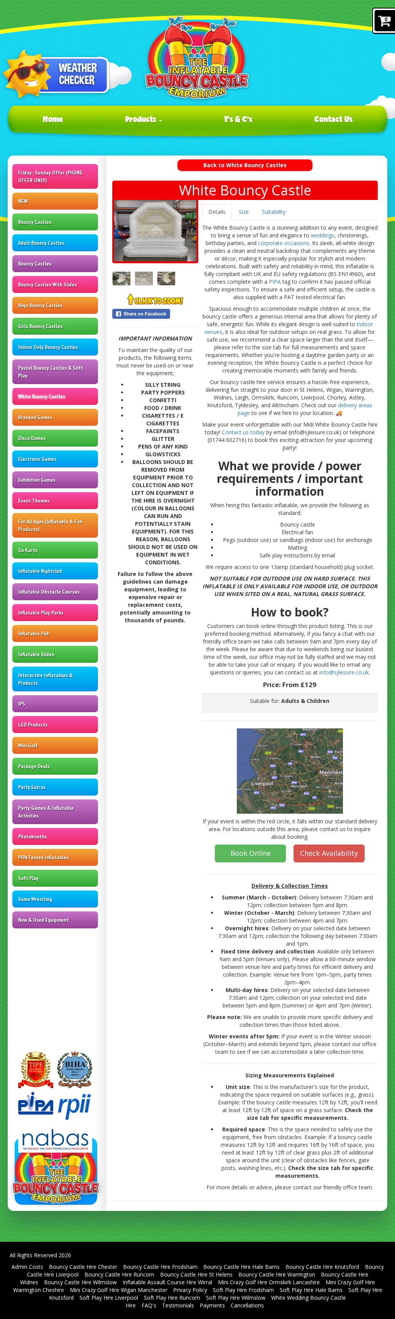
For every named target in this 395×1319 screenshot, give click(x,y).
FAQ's (149, 1305)
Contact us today (243, 432)
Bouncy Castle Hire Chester (83, 1266)
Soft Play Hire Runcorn (172, 1297)
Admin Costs (27, 1266)
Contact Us (333, 119)
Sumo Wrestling (35, 899)
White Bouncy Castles (41, 396)
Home (53, 119)
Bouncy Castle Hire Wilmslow (80, 1282)
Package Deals (34, 766)
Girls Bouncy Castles (40, 326)
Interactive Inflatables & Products (45, 679)
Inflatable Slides (36, 654)
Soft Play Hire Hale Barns (311, 1290)
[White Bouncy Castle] (155, 230)
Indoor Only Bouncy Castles (48, 347)
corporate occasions (283, 243)
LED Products (32, 724)
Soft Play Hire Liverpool (108, 1297)
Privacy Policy (190, 1290)
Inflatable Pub (33, 633)
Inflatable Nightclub (40, 570)
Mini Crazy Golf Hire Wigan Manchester (118, 1290)
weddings (322, 235)
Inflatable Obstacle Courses (48, 591)
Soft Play (28, 878)
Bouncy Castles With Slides (47, 284)
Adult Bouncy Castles (41, 242)
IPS (21, 703)
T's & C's (238, 119)
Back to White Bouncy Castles (245, 165)
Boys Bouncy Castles (40, 305)
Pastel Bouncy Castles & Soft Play (50, 371)
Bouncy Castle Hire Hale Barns (241, 1266)
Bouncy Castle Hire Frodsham (160, 1266)
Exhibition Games (37, 479)
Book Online (250, 853)
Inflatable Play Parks (40, 612)
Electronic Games (37, 458)
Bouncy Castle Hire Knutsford (322, 1266)
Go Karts (27, 550)
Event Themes (33, 500)
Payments (212, 1305)
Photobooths (32, 836)
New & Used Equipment (43, 919)
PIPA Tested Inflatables (43, 857)
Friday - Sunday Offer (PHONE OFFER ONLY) (50, 176)
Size (244, 211)
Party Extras (32, 787)
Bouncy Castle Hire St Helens (196, 1274)
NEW (23, 201)
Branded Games (35, 417)
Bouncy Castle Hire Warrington (276, 1274)
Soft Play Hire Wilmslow (235, 1297)
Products (141, 119)
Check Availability (329, 853)
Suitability (273, 211)
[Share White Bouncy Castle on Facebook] (155, 314)
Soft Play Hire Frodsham (243, 1290)
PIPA (275, 281)
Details (217, 211)
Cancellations (247, 1305)
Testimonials (178, 1305)
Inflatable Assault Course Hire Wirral (167, 1282)
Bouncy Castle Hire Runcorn (119, 1274)
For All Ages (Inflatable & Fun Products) (50, 525)
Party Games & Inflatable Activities (46, 811)
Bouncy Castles (34, 221)
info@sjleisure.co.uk (344, 672)
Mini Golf (28, 745)
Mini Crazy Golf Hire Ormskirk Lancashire (269, 1282)
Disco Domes (32, 438)
